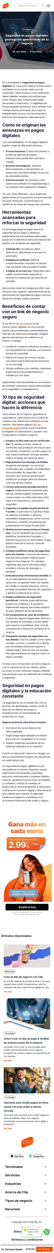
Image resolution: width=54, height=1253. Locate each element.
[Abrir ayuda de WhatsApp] (47, 1232)
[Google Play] (36, 1155)
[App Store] (17, 1155)
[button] (48, 6)
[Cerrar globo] (22, 1227)
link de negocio (24, 323)
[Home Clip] (27, 1142)
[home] (6, 6)
